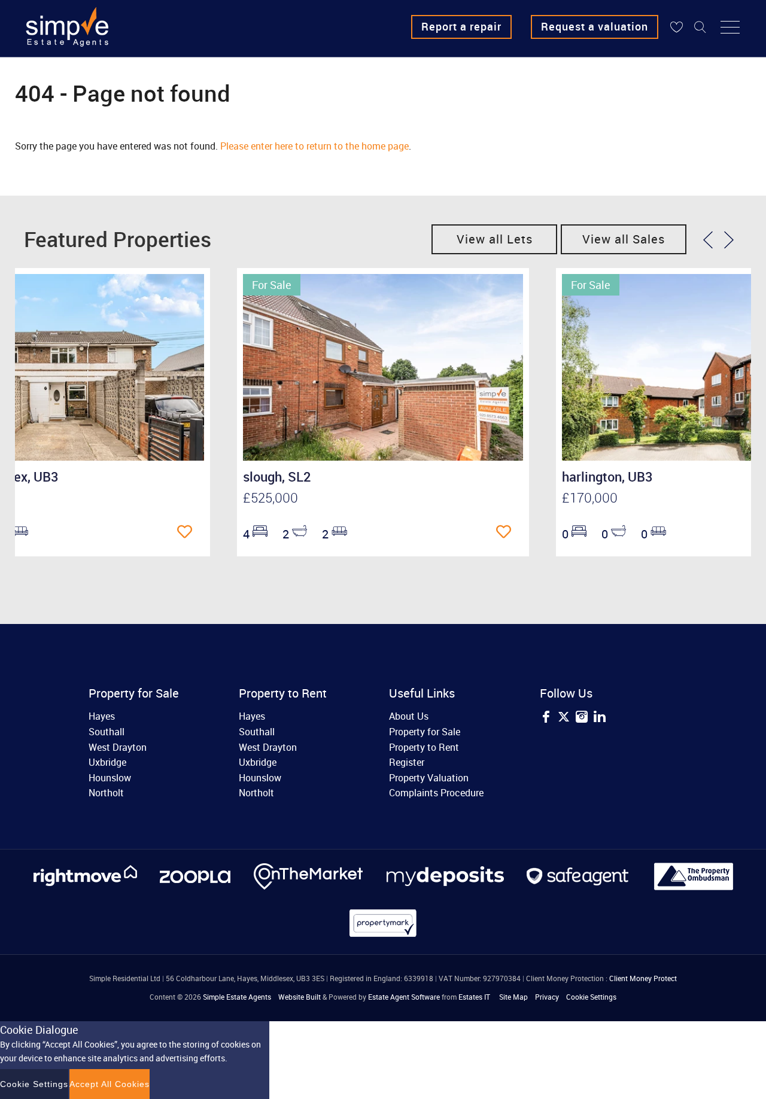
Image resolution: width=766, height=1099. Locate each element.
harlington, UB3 (607, 476)
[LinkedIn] (600, 718)
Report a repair (461, 26)
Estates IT (474, 996)
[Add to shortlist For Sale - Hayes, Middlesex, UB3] (187, 533)
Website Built (299, 996)
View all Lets (495, 239)
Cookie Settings (591, 996)
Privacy (547, 996)
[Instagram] (582, 718)
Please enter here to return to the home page (314, 146)
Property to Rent (424, 747)
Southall (106, 731)
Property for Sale (424, 731)
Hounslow (110, 777)
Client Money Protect (643, 978)
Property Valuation (429, 777)
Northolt (106, 792)
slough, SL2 (277, 476)
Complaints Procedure (436, 792)
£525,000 (270, 497)
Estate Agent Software (404, 996)
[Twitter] (564, 718)
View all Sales (623, 239)
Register (406, 762)
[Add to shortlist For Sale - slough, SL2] (506, 533)
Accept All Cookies (109, 1084)
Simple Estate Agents (237, 996)
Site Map (513, 996)
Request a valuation (594, 26)
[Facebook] (546, 718)
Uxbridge (107, 762)
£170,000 (590, 497)
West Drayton (118, 747)
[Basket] (676, 27)
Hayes (102, 716)
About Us (408, 716)
